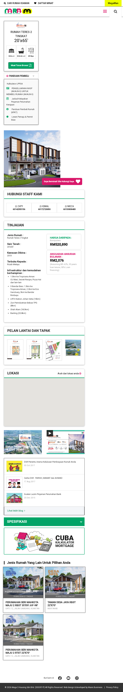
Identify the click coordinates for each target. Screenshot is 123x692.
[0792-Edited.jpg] (73, 343)
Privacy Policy (112, 687)
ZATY (19, 207)
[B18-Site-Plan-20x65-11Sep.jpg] (54, 350)
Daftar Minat (45, 3)
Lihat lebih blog (15, 510)
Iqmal (44, 207)
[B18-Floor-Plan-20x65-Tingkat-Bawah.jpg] (35, 349)
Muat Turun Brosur (19, 65)
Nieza (69, 207)
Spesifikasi (17, 521)
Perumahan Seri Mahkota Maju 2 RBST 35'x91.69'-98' (22, 604)
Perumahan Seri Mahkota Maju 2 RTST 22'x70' (22, 651)
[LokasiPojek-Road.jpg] (73, 352)
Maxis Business (95, 687)
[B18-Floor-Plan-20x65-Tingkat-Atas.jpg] (15, 349)
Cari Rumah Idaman (18, 3)
